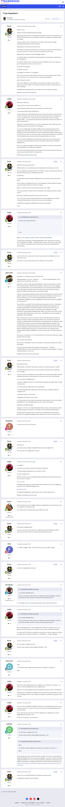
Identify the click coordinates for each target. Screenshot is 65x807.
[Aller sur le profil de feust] (4, 19)
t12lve (9, 501)
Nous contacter (40, 802)
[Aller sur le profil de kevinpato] (9, 590)
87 (10, 738)
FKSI (9, 544)
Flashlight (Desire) (21, 489)
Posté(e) (24, 26)
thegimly (9, 421)
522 (10, 286)
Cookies (48, 802)
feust (10, 18)
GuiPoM (9, 724)
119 (10, 558)
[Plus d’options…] (61, 26)
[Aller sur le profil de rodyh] (9, 104)
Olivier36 (9, 661)
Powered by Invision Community (32, 804)
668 (10, 113)
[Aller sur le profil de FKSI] (9, 549)
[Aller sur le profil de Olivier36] (9, 666)
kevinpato (9, 585)
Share (48, 18)
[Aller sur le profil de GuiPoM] (9, 729)
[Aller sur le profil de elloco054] (9, 278)
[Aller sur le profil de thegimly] (9, 426)
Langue (17, 802)
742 (10, 40)
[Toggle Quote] (19, 217)
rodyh (9, 99)
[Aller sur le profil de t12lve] (9, 507)
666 (10, 515)
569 (10, 598)
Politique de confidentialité (28, 802)
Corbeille (22, 19)
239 (10, 434)
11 (10, 675)
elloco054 (9, 273)
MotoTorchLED (21, 481)
